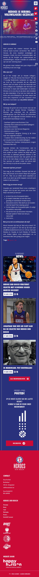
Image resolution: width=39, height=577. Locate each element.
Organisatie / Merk (13, 240)
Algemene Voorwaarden (25, 574)
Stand (4, 510)
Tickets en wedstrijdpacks (36, 8)
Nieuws (4, 507)
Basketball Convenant (8, 517)
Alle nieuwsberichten (17, 379)
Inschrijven (17, 443)
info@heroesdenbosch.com (8, 487)
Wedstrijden (6, 512)
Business (5, 515)
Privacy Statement (15, 574)
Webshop (36, 18)
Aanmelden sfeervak (36, 13)
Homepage (5, 505)
